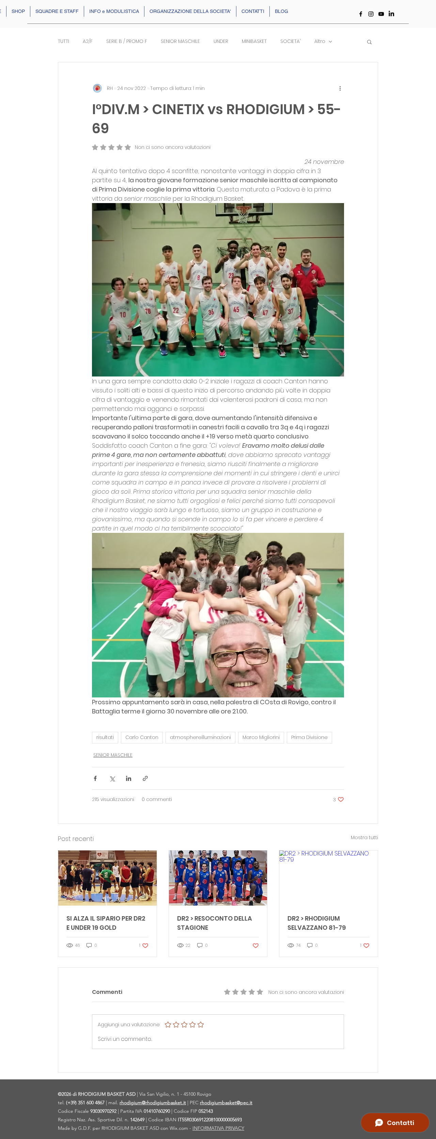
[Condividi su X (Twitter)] (112, 778)
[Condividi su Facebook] (95, 778)
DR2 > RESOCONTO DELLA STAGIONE (214, 923)
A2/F (88, 41)
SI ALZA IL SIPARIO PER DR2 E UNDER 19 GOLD (105, 923)
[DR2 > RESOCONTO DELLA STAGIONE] (218, 878)
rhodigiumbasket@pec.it (226, 1102)
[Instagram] (371, 14)
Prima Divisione (309, 737)
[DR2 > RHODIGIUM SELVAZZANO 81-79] (328, 878)
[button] (369, 41)
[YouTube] (381, 14)
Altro (319, 41)
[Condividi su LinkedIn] (128, 778)
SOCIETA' (290, 41)
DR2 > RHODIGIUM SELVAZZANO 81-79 (316, 923)
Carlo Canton (141, 737)
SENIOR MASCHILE (180, 41)
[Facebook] (360, 14)
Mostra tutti (364, 837)
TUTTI (63, 41)
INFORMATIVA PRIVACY (218, 1128)
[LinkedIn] (391, 14)
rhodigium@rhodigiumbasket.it (153, 1102)
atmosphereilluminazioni (200, 737)
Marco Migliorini (261, 737)
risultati (105, 737)
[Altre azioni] (340, 88)
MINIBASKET (254, 41)
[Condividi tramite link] (145, 778)
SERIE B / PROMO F (126, 41)
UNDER (221, 41)
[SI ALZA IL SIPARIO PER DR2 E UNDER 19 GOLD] (107, 878)
